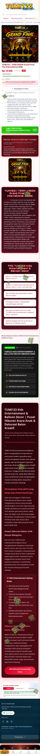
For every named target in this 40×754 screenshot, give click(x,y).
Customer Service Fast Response (17, 392)
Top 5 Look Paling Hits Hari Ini (16, 375)
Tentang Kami (6, 732)
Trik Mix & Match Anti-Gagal (16, 381)
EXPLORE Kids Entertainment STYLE (20, 670)
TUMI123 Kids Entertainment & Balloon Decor (12, 22)
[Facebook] (3, 721)
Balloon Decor (20, 688)
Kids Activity (31, 688)
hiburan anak (28, 22)
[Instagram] (7, 721)
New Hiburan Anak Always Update (17, 387)
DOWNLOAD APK (12, 751)
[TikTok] (11, 721)
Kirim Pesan (9, 713)
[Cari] (3, 14)
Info (35, 130)
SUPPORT (35, 751)
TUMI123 (5, 18)
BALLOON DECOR (16, 18)
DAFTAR (4, 751)
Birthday (9, 688)
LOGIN (20, 751)
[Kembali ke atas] (36, 745)
